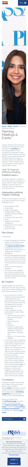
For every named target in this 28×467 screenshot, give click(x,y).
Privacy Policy (14, 455)
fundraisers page (10, 401)
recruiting (14, 148)
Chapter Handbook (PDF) (15, 246)
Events (15, 126)
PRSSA (10, 126)
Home (4, 126)
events (9, 388)
